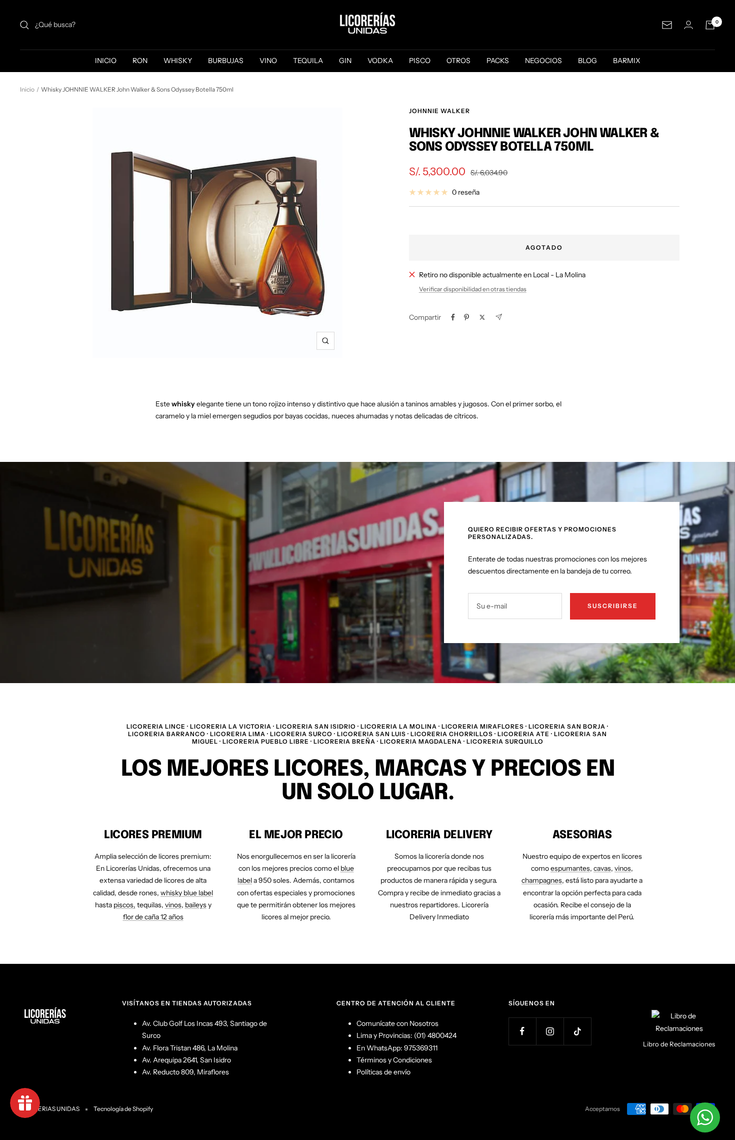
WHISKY (178, 60)
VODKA (380, 60)
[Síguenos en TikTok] (577, 1031)
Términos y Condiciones (394, 1059)
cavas (602, 868)
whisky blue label (186, 892)
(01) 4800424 (435, 1035)
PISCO (419, 60)
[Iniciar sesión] (688, 25)
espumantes (570, 868)
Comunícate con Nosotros (397, 1023)
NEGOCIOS (543, 60)
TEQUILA (308, 60)
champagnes (542, 880)
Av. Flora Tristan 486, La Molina (190, 1047)
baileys (195, 904)
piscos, (125, 904)
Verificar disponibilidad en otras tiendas (472, 289)
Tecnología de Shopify (123, 1108)
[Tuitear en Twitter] (482, 317)
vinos (173, 904)
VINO (268, 60)
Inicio (27, 89)
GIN (345, 60)
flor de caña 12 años (153, 916)
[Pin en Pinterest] (466, 317)
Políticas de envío (383, 1071)
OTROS (458, 60)
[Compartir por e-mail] (499, 317)
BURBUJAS (226, 60)
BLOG (587, 60)
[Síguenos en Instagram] (550, 1031)
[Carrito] (710, 25)
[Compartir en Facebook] (453, 317)
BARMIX (626, 60)
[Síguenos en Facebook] (522, 1031)
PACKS (497, 60)
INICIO (105, 60)
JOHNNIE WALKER (439, 111)
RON (140, 60)
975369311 (421, 1047)
